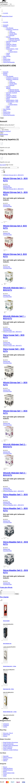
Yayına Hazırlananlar (9, 62)
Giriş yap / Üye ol (8, 733)
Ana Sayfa (3, 165)
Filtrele (16, 593)
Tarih (10, 31)
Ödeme (5, 760)
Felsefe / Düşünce (11, 46)
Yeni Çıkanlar (6, 56)
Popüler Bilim (13, 34)
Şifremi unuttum (7, 757)
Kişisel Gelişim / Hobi (12, 49)
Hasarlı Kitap (6, 59)
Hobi (10, 50)
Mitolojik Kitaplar (14, 38)
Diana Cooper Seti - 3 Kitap (8, 689)
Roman (8, 43)
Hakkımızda (6, 734)
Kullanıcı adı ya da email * (7, 125)
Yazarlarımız (6, 61)
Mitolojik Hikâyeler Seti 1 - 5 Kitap (9, 711)
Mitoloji (8, 37)
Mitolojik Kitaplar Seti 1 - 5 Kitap (9, 666)
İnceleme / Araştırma (12, 29)
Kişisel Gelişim (13, 52)
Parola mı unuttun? (5, 131)
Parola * (2, 128)
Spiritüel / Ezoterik (11, 41)
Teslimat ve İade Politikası (10, 750)
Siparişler (6, 756)
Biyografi (11, 35)
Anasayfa (5, 25)
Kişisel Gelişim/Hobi (8, 773)
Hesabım (5, 759)
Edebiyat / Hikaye (11, 44)
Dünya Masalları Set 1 (7, 643)
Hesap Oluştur (4, 134)
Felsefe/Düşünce (8, 770)
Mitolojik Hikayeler (14, 40)
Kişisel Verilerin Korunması (10, 742)
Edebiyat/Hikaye (8, 768)
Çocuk (8, 53)
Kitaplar (5, 26)
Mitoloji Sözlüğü (6, 620)
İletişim (5, 736)
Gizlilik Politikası (7, 747)
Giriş (2, 132)
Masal (8, 47)
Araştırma (12, 32)
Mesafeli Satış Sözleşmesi (10, 745)
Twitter (5, 727)
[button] (5, 13)
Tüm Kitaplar (9, 28)
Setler (8, 55)
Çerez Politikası (7, 748)
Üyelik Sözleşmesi (8, 744)
